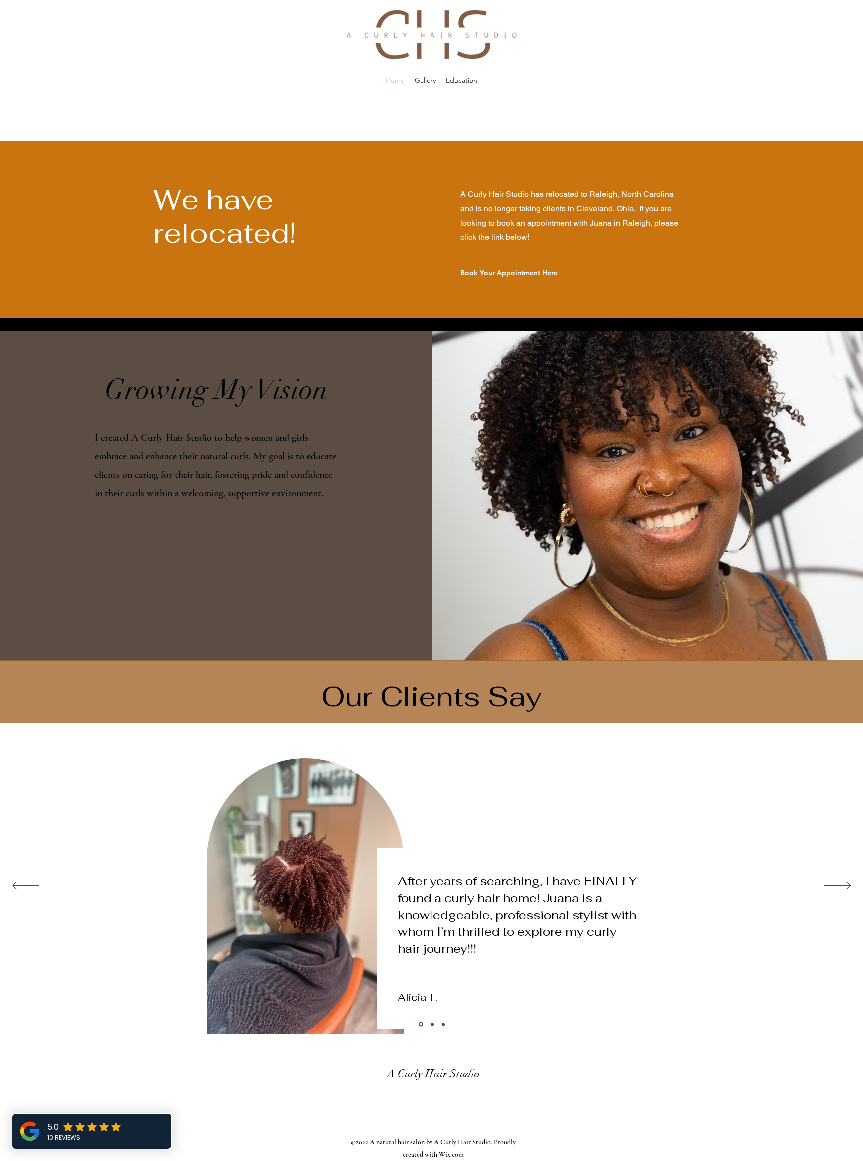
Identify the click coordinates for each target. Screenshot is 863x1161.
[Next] (837, 886)
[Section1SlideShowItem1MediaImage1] (420, 1024)
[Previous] (25, 886)
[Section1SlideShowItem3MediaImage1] (443, 1024)
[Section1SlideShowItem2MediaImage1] (432, 1024)
